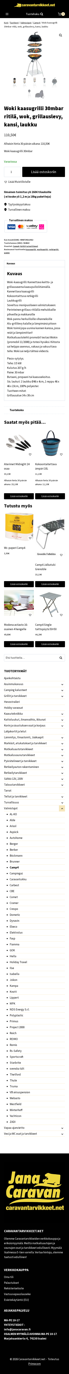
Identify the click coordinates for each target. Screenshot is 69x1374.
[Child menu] (62, 684)
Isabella (14, 974)
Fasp (12, 938)
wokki (7, 253)
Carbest (14, 885)
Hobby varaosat (13, 708)
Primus (14, 1021)
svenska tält (17, 1068)
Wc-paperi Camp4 (14, 548)
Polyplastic (16, 1015)
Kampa (14, 986)
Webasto (15, 1098)
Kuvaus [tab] (11, 263)
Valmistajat (11, 808)
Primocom (34, 1364)
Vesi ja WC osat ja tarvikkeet (20, 1134)
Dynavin (14, 921)
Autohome (16, 838)
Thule (13, 1080)
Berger (14, 844)
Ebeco (13, 926)
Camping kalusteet (15, 690)
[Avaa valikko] (7, 14)
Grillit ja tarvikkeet (15, 696)
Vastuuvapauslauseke (17, 1294)
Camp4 (16, 246)
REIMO (14, 1039)
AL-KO (13, 814)
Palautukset (11, 1283)
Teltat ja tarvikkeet (15, 796)
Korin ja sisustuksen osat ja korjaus (24, 725)
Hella (13, 956)
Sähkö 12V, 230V (13, 779)
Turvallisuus (11, 802)
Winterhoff (16, 1110)
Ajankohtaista (12, 678)
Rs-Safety (16, 1051)
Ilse (12, 968)
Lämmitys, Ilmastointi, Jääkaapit (24, 737)
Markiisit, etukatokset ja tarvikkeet (25, 743)
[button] (61, 35)
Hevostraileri (12, 702)
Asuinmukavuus (13, 684)
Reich (13, 1033)
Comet (14, 897)
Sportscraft (16, 1057)
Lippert (14, 997)
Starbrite (15, 1063)
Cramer (14, 903)
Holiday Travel (18, 962)
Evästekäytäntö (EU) (16, 1300)
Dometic (15, 915)
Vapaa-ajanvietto (14, 1128)
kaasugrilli (31, 249)
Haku (62, 658)
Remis (13, 1045)
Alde (12, 820)
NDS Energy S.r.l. (19, 1009)
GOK (12, 950)
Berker (14, 850)
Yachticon (15, 1116)
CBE (12, 891)
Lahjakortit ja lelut (15, 731)
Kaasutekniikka (13, 713)
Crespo (14, 909)
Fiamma (14, 944)
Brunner (15, 861)
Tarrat (7, 790)
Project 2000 (17, 1027)
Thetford (15, 1074)
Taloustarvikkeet (14, 784)
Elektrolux (16, 932)
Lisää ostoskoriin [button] (19, 496)
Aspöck (14, 832)
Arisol (13, 826)
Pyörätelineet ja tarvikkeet (20, 761)
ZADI (13, 1122)
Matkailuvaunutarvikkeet (19, 755)
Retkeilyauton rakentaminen (21, 767)
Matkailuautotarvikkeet (18, 749)
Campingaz (16, 873)
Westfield (15, 1104)
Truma (14, 1086)
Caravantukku (18, 879)
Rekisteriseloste (14, 1288)
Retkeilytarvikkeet (15, 773)
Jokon (13, 980)
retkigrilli (53, 249)
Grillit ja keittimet (29, 246)
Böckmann (16, 855)
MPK (12, 1003)
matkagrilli (42, 249)
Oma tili (8, 1277)
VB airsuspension (20, 1092)
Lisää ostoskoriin (43, 172)
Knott (13, 992)
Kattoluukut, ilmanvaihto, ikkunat (25, 719)
